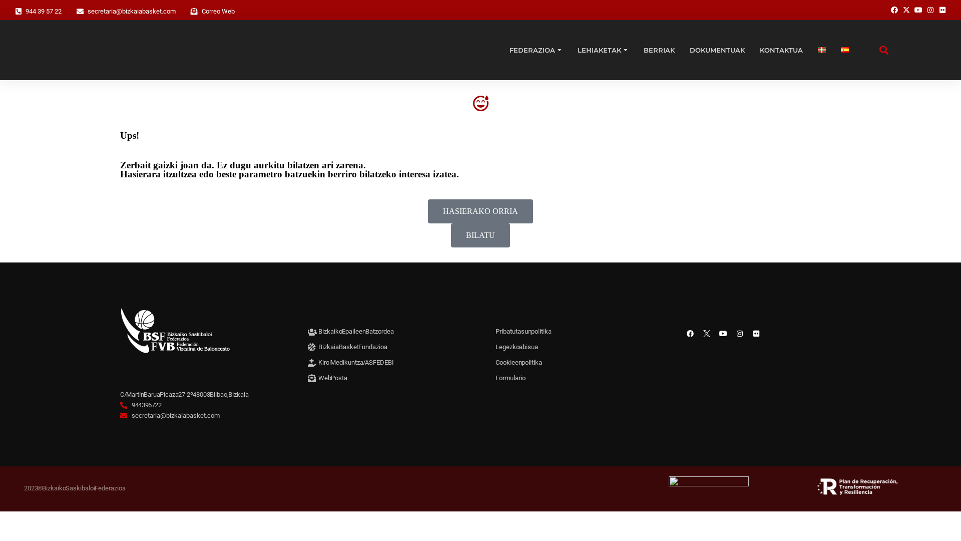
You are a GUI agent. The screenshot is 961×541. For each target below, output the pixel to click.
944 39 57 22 (44, 11)
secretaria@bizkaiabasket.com (132, 11)
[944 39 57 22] (18, 11)
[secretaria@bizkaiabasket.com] (80, 11)
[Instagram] (740, 334)
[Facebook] (690, 334)
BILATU (480, 235)
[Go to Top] (941, 521)
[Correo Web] (194, 11)
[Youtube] (723, 334)
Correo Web (218, 11)
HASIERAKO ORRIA (480, 211)
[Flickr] (756, 334)
